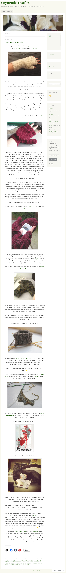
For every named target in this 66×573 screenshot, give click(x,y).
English (11, 560)
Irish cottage (35, 560)
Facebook (51, 74)
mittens (24, 561)
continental (26, 558)
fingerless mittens (19, 48)
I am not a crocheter (14, 42)
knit (40, 560)
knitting (18, 561)
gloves (22, 560)
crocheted (41, 558)
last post (35, 376)
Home (3, 11)
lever (21, 561)
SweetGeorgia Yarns (20, 531)
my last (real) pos (26, 46)
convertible (32, 558)
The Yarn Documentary (52, 114)
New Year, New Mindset (52, 109)
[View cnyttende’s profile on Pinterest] (53, 66)
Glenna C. (32, 206)
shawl (14, 563)
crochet (37, 558)
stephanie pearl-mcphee (25, 563)
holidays (30, 560)
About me (9, 11)
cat (14, 558)
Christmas (18, 558)
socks (17, 563)
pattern (35, 48)
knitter (10, 561)
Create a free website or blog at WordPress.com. (33, 570)
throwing (12, 564)
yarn (16, 564)
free (20, 560)
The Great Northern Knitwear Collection (53, 130)
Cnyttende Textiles (15, 3)
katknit (31, 415)
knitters (14, 561)
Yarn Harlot (8, 515)
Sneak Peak (51, 125)
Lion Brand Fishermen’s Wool (23, 358)
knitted (6, 561)
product (10, 563)
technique (7, 564)
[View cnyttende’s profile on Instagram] (51, 66)
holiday (26, 560)
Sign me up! (53, 159)
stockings (37, 563)
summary (35, 531)
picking (39, 561)
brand (17, 84)
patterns (36, 561)
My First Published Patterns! (53, 120)
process (6, 563)
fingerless (16, 560)
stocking (33, 563)
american (11, 558)
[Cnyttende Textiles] (33, 23)
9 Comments (26, 564)
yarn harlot (19, 564)
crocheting (7, 560)
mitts (28, 561)
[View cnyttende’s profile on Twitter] (49, 66)
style (41, 563)
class (22, 558)
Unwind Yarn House (38, 515)
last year (36, 259)
